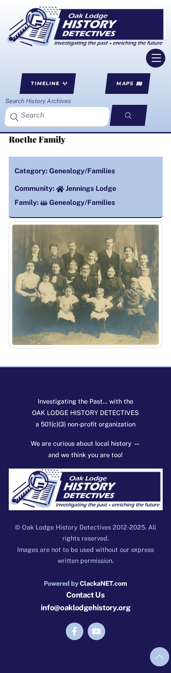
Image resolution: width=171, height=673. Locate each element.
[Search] (128, 115)
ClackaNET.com (103, 583)
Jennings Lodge (91, 188)
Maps (125, 83)
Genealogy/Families (82, 171)
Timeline (45, 83)
